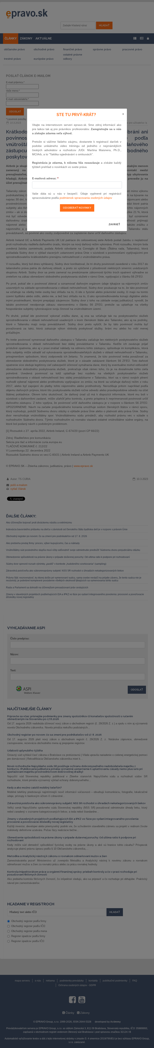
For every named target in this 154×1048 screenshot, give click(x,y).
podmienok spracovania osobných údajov (86, 197)
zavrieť (114, 224)
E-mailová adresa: (45, 178)
